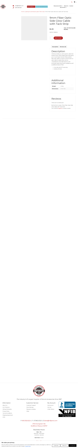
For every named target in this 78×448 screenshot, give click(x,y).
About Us (5, 405)
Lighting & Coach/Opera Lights (32, 11)
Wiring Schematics (7, 409)
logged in (60, 108)
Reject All (64, 445)
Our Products (6, 407)
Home (22, 11)
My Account (50, 405)
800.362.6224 (26, 420)
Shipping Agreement (8, 415)
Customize (56, 445)
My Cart (49, 407)
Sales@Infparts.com (50, 420)
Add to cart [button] (11, 156)
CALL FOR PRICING (11, 334)
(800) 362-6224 (18, 7)
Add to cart (58, 38)
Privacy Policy (6, 411)
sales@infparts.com (19, 5)
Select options (11, 259)
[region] (39, 444)
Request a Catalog (31, 409)
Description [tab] (55, 46)
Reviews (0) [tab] (63, 46)
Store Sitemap (30, 407)
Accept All (72, 445)
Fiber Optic (42, 11)
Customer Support (31, 405)
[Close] (76, 442)
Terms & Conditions (7, 413)
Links (4, 417)
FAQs (28, 411)
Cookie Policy (28, 446)
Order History (51, 409)
